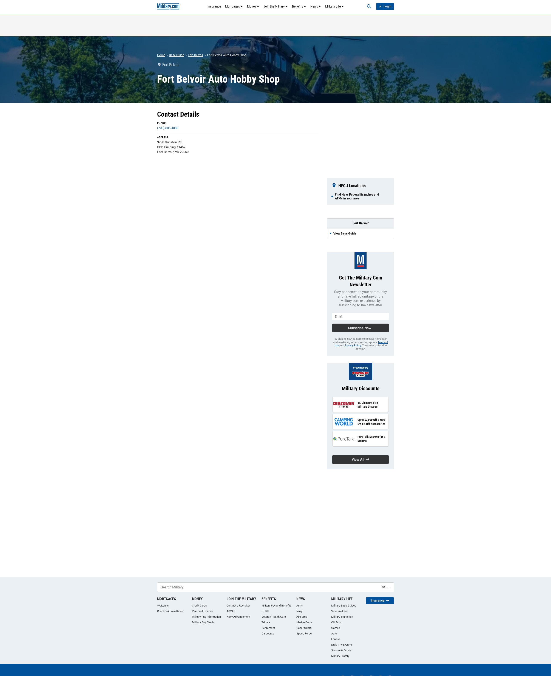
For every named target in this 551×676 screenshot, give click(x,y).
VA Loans (163, 605)
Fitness (335, 639)
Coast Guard (303, 628)
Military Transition (342, 616)
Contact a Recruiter (238, 605)
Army (299, 605)
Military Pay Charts (203, 622)
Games (335, 628)
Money (251, 6)
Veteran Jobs (339, 611)
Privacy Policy (353, 345)
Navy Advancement (238, 616)
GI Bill (265, 611)
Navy (299, 611)
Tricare (266, 622)
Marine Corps (304, 622)
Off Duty (336, 622)
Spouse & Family (341, 650)
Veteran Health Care (274, 616)
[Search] (369, 6)
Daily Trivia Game (342, 644)
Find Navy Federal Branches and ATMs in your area (357, 196)
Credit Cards (199, 605)
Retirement (268, 628)
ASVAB (231, 611)
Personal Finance (202, 611)
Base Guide (176, 55)
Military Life (333, 6)
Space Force (304, 633)
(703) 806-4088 (167, 128)
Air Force (301, 616)
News (314, 6)
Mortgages (232, 6)
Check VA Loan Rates (170, 611)
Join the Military (274, 6)
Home (161, 55)
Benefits (297, 6)
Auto (334, 633)
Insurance (214, 6)
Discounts (268, 633)
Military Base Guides (343, 605)
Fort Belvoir (195, 55)
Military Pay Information (206, 616)
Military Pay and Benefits (276, 605)
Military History (340, 655)
